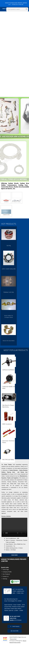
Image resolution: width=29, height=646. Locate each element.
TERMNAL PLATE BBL (8, 292)
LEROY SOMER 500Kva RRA (8, 269)
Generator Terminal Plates (8, 441)
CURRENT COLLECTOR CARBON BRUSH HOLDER (6, 202)
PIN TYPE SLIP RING (8, 459)
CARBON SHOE (6, 214)
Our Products (6, 574)
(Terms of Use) (13, 639)
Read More (14, 555)
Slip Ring (9, 245)
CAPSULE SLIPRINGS (8, 370)
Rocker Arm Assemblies (9, 340)
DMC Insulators (7, 424)
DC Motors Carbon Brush (16, 202)
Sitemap (5, 578)
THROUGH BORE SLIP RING (8, 387)
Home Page (6, 569)
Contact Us (6, 576)
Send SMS (15, 630)
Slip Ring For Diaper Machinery (8, 406)
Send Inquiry (15, 626)
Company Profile (7, 572)
